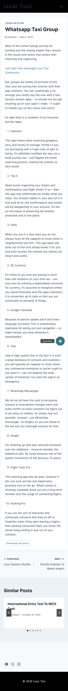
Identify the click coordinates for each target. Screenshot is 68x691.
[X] (12, 664)
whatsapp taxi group (17, 543)
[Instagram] (19, 664)
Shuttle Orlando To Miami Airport (52, 564)
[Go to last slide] (8, 613)
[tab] (27, 630)
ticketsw (12, 37)
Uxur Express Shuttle (17, 562)
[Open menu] (61, 6)
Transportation (14, 23)
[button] (60, 341)
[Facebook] (6, 664)
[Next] (59, 613)
